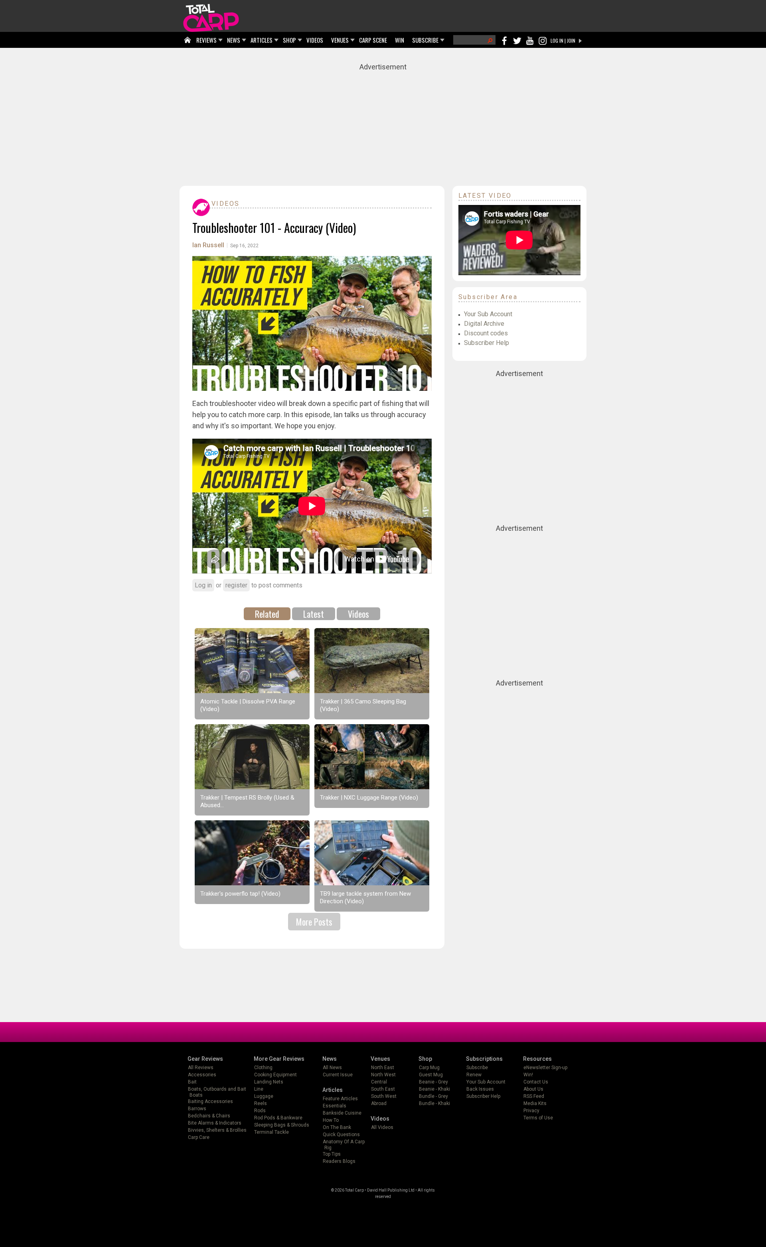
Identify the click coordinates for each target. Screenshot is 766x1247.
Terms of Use (538, 1118)
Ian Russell (208, 245)
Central (379, 1082)
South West (384, 1096)
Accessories (202, 1075)
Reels (260, 1103)
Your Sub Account (488, 314)
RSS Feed (533, 1096)
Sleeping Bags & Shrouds (281, 1125)
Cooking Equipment (275, 1075)
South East (383, 1089)
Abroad (379, 1103)
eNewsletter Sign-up (545, 1067)
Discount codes (486, 333)
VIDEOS (314, 39)
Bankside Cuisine (342, 1113)
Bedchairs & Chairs (209, 1116)
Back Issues (480, 1089)
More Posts (314, 921)
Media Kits (535, 1103)
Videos (225, 203)
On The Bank (337, 1127)
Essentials (334, 1106)
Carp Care (198, 1137)
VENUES (340, 39)
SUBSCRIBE (425, 39)
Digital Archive (484, 323)
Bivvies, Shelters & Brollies (217, 1130)
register (236, 585)
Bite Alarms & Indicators (214, 1123)
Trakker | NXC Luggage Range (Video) (369, 797)
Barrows (197, 1108)
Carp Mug (429, 1067)
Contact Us (535, 1082)
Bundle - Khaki (434, 1103)
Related (267, 613)
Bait (192, 1082)
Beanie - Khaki (434, 1089)
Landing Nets (268, 1082)
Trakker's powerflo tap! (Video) (240, 893)
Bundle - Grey (433, 1096)
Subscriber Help (486, 343)
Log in (203, 585)
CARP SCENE (373, 39)
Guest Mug (431, 1075)
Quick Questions (341, 1134)
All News (332, 1067)
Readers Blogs (339, 1161)
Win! (528, 1075)
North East (382, 1067)
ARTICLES (261, 39)
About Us (533, 1089)
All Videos (382, 1127)
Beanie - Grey (433, 1082)
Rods (260, 1110)
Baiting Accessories (210, 1101)
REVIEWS (206, 39)
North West (383, 1075)
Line (258, 1089)
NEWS (233, 39)
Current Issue (338, 1075)
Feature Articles (340, 1098)
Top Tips (332, 1154)
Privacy (531, 1110)
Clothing (263, 1067)
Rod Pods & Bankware (278, 1118)
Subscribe (477, 1067)
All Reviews (200, 1067)
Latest (313, 613)
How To (331, 1120)
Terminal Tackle (271, 1132)
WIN (399, 39)
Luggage (263, 1096)
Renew (474, 1075)
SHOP (289, 39)
